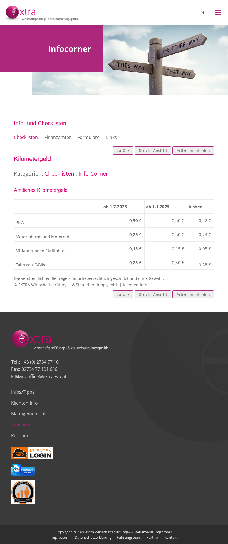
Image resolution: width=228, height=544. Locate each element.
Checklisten (26, 137)
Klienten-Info (24, 403)
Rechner (20, 435)
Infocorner (22, 425)
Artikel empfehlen (193, 150)
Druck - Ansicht (153, 150)
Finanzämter (57, 137)
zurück (123, 150)
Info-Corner (93, 173)
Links (111, 137)
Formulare (89, 137)
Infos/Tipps (22, 392)
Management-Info (29, 414)
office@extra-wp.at (46, 376)
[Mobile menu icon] (218, 12)
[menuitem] (60, 537)
